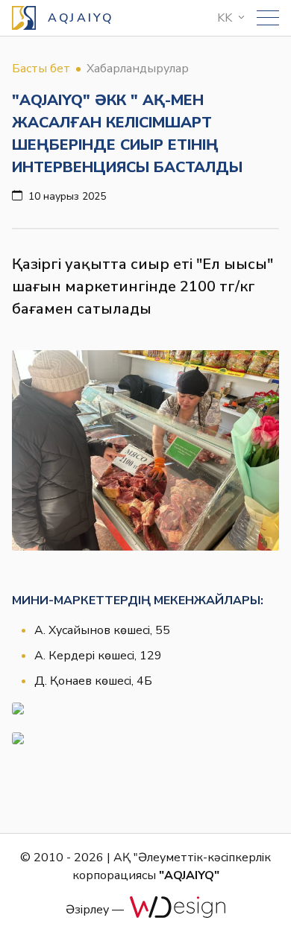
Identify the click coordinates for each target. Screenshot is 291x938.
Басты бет (41, 68)
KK (224, 18)
